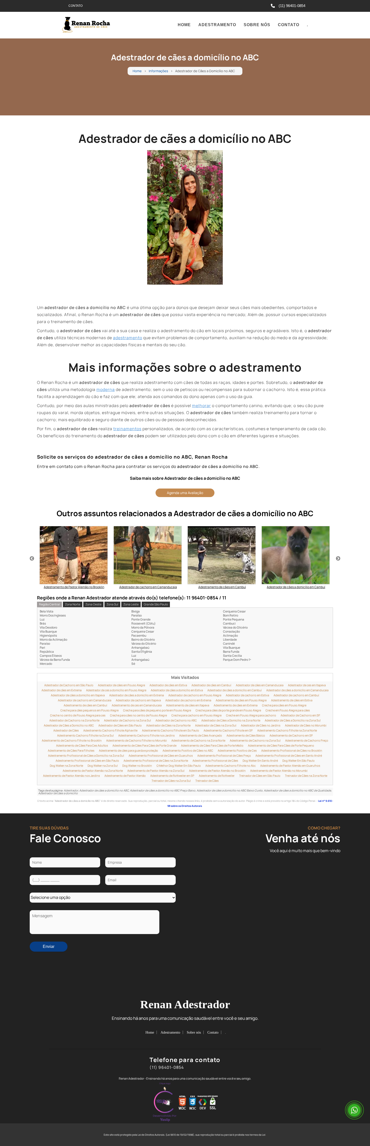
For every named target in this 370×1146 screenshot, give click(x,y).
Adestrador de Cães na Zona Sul (215, 725)
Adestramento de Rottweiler (217, 775)
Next (338, 558)
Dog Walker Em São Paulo (298, 760)
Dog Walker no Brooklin (137, 765)
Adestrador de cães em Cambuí (211, 685)
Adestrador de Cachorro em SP (300, 715)
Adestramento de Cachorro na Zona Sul (255, 740)
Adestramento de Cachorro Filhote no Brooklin (72, 740)
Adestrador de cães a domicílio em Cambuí (234, 690)
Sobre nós (194, 1032)
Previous (31, 558)
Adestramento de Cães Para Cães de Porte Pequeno (281, 745)
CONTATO (75, 5)
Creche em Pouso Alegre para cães (288, 710)
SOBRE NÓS (257, 25)
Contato (288, 25)
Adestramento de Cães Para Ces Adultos (82, 745)
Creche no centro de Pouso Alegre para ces (77, 715)
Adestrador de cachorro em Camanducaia (84, 700)
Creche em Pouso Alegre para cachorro (251, 715)
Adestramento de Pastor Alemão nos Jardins (71, 775)
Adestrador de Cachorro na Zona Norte (74, 720)
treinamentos (127, 428)
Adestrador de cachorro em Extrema (188, 700)
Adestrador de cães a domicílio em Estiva (177, 690)
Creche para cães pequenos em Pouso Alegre (89, 710)
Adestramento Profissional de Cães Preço (224, 755)
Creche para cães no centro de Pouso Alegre (138, 715)
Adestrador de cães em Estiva (168, 685)
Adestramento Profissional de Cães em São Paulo (87, 760)
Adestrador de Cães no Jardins (260, 725)
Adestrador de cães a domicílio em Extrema (136, 695)
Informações (158, 71)
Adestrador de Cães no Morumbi (305, 725)
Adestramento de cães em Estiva (291, 700)
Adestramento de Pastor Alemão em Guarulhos (290, 765)
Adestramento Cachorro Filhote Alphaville (110, 730)
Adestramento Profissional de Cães (215, 760)
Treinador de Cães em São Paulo (259, 775)
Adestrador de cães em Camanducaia (259, 685)
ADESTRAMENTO (217, 25)
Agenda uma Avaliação (185, 492)
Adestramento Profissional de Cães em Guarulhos (161, 755)
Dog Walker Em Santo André (260, 760)
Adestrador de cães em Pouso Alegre (121, 685)
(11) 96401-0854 (292, 6)
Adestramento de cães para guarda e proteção (128, 750)
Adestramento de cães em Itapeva (187, 705)
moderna (105, 389)
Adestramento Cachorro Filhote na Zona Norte (287, 730)
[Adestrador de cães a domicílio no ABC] (185, 217)
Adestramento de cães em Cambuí (85, 705)
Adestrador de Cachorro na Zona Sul (127, 720)
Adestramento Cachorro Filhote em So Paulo (170, 730)
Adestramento (170, 1032)
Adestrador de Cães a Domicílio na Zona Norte (230, 720)
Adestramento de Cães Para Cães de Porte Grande (144, 745)
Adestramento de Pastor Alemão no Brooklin (217, 770)
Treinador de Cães (207, 780)
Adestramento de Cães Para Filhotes (71, 750)
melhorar (201, 405)
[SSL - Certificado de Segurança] (213, 1102)
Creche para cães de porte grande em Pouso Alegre (228, 710)
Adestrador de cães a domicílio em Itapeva (78, 695)
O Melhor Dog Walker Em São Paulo (179, 765)
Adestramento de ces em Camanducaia (137, 705)
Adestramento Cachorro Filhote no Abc (230, 765)
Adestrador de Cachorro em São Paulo (68, 685)
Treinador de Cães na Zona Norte (306, 775)
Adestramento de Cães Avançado (200, 735)
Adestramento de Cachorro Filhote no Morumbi (136, 740)
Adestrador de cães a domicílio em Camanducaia (297, 690)
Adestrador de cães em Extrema (62, 690)
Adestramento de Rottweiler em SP (172, 775)
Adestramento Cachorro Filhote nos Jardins (146, 735)
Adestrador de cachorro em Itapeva (138, 700)
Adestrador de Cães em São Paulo (120, 725)
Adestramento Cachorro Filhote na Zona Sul (85, 735)
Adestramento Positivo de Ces (237, 750)
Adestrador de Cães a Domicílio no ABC (69, 725)
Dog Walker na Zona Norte (66, 765)
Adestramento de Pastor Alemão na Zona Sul (155, 770)
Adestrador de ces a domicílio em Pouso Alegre (116, 690)
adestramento (127, 337)
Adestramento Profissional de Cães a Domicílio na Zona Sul (86, 755)
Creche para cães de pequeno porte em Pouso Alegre (157, 710)
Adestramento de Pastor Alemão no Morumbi (279, 770)
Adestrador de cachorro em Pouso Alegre (194, 695)
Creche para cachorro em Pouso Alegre (196, 715)
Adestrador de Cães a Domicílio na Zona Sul (293, 720)
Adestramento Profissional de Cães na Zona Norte (156, 760)
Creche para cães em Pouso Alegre (284, 705)
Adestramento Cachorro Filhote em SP (228, 730)
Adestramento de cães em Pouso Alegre (241, 700)
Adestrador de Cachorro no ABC (176, 720)
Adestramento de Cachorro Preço (306, 740)
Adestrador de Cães (66, 730)
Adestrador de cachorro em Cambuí (296, 695)
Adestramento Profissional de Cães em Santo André (288, 755)
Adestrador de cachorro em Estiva (247, 695)
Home (184, 25)
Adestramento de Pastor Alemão (125, 775)
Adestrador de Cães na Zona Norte (168, 725)
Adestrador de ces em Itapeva (307, 685)
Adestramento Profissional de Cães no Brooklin (291, 750)
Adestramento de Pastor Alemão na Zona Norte (93, 770)
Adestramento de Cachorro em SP (291, 735)
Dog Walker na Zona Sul (103, 765)
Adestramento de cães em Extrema (235, 705)
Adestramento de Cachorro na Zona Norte (198, 740)
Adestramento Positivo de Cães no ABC (188, 750)
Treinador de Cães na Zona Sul (171, 780)
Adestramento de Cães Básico (246, 735)
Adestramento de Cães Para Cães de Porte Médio (212, 745)
